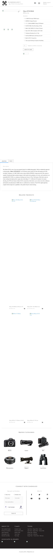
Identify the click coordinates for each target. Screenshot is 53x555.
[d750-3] (12, 29)
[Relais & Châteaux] (32, 541)
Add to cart (28, 49)
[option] (8, 541)
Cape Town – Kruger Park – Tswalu (35, 529)
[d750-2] (8, 29)
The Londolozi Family (6, 529)
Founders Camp (18, 529)
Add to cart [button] (24, 309)
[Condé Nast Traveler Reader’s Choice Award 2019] (8, 541)
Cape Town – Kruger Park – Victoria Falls (36, 530)
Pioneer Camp (17, 532)
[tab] (4, 161)
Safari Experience (5, 532)
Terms (11, 161)
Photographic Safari (5, 534)
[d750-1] (4, 29)
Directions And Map (6, 535)
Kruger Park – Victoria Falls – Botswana (35, 535)
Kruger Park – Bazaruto (32, 532)
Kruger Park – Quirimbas (32, 534)
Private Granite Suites (19, 530)
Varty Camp (17, 534)
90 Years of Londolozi (6, 530)
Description (4, 161)
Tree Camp (17, 535)
